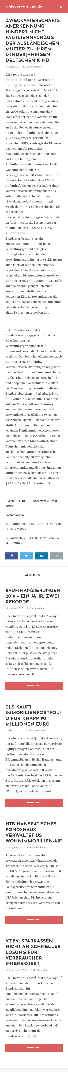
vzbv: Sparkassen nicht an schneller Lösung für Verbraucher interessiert (33, 953)
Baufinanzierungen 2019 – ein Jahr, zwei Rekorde (33, 596)
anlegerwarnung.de (24, 6)
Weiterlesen (34, 686)
